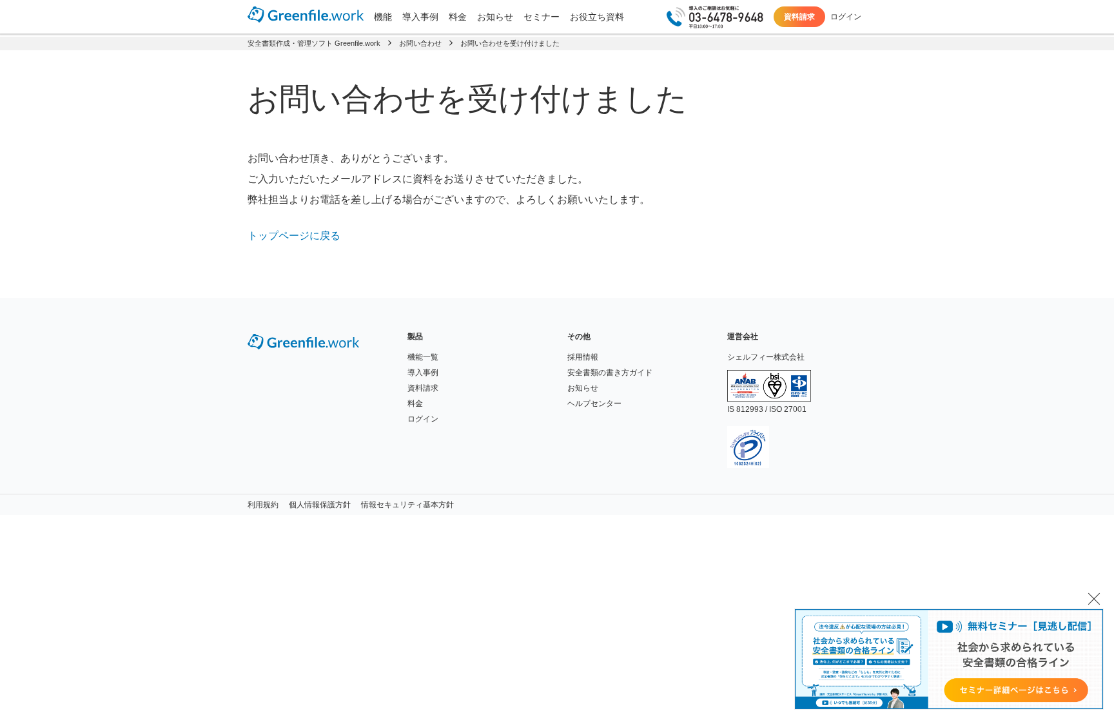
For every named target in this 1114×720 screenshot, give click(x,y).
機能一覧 (422, 357)
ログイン (845, 16)
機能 (383, 17)
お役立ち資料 (597, 17)
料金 (458, 17)
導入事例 (420, 17)
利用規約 (263, 504)
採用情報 (582, 357)
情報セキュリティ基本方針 (407, 504)
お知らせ (495, 17)
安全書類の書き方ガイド (609, 372)
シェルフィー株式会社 (766, 357)
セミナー (541, 17)
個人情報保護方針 (320, 504)
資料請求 (799, 16)
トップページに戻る (294, 235)
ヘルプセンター (594, 403)
